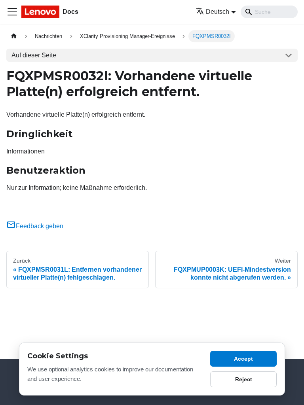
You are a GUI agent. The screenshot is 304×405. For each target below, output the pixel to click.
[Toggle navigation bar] (12, 12)
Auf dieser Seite (33, 55)
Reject (243, 379)
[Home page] (13, 36)
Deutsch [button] (217, 11)
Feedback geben (39, 226)
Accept (243, 359)
